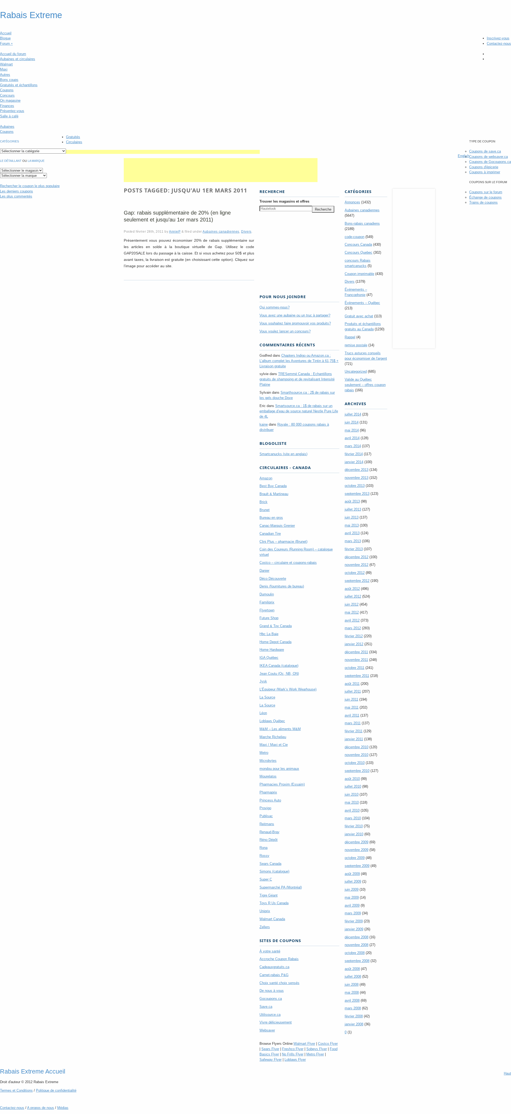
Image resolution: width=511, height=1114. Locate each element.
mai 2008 (352, 992)
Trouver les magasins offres (284, 201)
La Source (267, 697)
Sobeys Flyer (316, 1049)
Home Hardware (271, 650)
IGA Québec (268, 658)
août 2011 (352, 684)
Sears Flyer (270, 1049)
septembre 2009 (357, 866)
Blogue (5, 38)
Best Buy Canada (273, 486)
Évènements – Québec (362, 303)
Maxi (3, 69)
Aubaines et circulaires (17, 59)
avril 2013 (352, 533)
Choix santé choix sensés (279, 983)
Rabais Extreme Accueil (32, 1071)
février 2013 (354, 549)
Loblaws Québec (272, 721)
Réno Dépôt (268, 840)
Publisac (266, 816)
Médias (62, 1108)
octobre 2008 (355, 953)
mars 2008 (353, 1008)
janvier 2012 (354, 644)
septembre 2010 (357, 771)
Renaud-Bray (269, 832)
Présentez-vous (12, 111)
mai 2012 (352, 612)
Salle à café (9, 116)
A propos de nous (40, 1108)
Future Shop (268, 618)
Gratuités (73, 137)
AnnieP (175, 231)
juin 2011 (351, 699)
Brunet (264, 510)
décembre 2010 (356, 747)
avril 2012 (352, 620)
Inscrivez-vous (498, 38)
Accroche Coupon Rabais (279, 959)
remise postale (356, 345)
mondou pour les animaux (279, 769)
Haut (507, 1073)
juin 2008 (351, 984)
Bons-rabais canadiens (362, 223)
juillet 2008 (353, 977)
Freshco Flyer (292, 1049)
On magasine (10, 100)
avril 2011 (352, 715)
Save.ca (265, 1007)
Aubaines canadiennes (221, 231)
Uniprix (264, 911)
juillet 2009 (353, 881)
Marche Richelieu (272, 737)
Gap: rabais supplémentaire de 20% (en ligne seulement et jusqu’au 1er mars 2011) (177, 216)
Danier (264, 571)
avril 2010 (352, 810)
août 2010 (352, 779)
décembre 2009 (356, 842)
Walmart (6, 64)
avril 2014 (352, 438)
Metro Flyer (315, 1054)
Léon (263, 713)
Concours (7, 95)
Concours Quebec (358, 252)
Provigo (265, 808)
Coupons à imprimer (484, 172)
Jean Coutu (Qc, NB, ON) (279, 674)
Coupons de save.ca (485, 151)
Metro (263, 753)
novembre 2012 (356, 565)
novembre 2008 (356, 945)
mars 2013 (353, 541)
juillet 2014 (353, 414)
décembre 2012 (356, 557)
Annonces (352, 202)
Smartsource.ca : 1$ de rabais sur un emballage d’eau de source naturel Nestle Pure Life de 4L (298, 411)
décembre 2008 (356, 937)
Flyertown (266, 610)
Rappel (350, 337)
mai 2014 (352, 430)
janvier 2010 (354, 834)
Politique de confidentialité (56, 1090)
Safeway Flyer (270, 1060)
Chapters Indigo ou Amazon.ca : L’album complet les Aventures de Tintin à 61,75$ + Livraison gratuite (299, 360)
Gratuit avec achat (359, 316)
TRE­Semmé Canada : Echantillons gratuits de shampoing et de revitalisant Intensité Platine (297, 379)
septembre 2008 (357, 961)
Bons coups (9, 80)
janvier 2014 (354, 462)
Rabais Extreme (31, 15)
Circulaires (74, 142)
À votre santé (269, 951)
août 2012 (352, 589)
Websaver (267, 1030)
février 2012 (354, 636)
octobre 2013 (355, 486)
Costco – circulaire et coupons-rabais (288, 563)
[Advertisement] (163, 152)
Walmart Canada (272, 919)
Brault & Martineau (273, 494)
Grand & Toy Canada (275, 626)
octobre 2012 (355, 573)
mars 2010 (353, 818)
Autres (5, 75)
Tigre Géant (268, 895)
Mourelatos (268, 776)
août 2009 (352, 874)
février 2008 (354, 1016)
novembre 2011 (356, 660)
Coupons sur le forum (485, 192)
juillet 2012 (353, 596)
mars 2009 (353, 913)
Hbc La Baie (268, 634)
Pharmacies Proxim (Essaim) (282, 784)
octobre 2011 (354, 668)
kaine (263, 424)
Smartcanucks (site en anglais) (283, 454)
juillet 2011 (353, 691)
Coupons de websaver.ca (488, 157)
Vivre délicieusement (275, 1022)
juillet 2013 (353, 509)
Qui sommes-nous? (274, 307)
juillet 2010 (353, 786)
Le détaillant (11, 160)
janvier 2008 (354, 1024)
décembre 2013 (356, 470)
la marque (36, 160)
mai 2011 (351, 707)
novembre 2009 (356, 850)
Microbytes (268, 761)
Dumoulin (266, 594)
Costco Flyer (328, 1044)
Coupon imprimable (359, 274)
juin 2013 (351, 517)
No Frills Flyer (292, 1054)
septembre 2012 (357, 581)
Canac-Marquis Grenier (277, 526)
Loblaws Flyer (295, 1060)
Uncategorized (356, 371)
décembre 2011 (356, 652)
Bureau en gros (271, 518)
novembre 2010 (356, 755)
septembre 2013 (357, 494)
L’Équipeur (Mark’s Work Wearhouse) (287, 689)
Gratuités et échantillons (19, 85)
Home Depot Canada (275, 642)
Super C (265, 879)
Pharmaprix (268, 792)
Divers (246, 231)
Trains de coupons (483, 202)
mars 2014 (353, 446)
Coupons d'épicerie (483, 167)
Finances (7, 106)
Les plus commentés (16, 196)
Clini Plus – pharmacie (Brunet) (283, 542)
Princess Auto (270, 800)
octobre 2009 (355, 858)
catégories (9, 141)
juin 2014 (351, 422)
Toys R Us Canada (274, 903)
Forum (6, 44)
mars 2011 (353, 723)
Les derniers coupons (16, 191)
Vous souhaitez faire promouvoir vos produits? (295, 323)
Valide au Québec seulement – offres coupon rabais (365, 384)
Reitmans (266, 824)
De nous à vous (271, 991)
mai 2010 (352, 802)
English (463, 156)
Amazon (265, 478)
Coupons (7, 90)
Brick (263, 502)
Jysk (263, 681)
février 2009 (354, 921)
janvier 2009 (354, 929)
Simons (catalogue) (274, 871)
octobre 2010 (355, 763)
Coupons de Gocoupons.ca (490, 162)
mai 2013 (352, 525)
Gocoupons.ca (270, 999)
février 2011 (353, 731)
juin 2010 (351, 794)
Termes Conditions (16, 1090)
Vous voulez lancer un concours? (285, 331)
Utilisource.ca (270, 1015)
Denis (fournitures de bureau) (281, 586)
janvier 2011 (354, 739)
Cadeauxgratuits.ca (274, 967)
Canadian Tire (270, 534)
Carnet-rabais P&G (274, 975)
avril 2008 (352, 1000)
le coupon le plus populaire (30, 186)
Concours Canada (358, 244)
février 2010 (354, 826)
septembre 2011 (357, 676)
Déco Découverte (272, 579)
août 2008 (352, 969)
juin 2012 (351, 604)
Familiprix (266, 602)
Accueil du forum (13, 54)
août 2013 (352, 501)
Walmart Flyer (304, 1044)
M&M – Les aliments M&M (280, 729)
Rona (263, 848)
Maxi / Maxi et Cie (273, 745)
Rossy (264, 856)
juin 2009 (351, 889)
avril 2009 (352, 905)
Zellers (264, 927)
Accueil (5, 33)
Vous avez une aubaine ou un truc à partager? (294, 315)
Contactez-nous (499, 44)
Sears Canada (270, 864)
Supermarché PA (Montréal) (280, 887)
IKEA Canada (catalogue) (278, 666)
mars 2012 (353, 628)
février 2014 (354, 454)
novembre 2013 (356, 478)
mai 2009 (352, 897)
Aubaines (7, 127)
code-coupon (354, 237)
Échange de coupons (485, 197)
